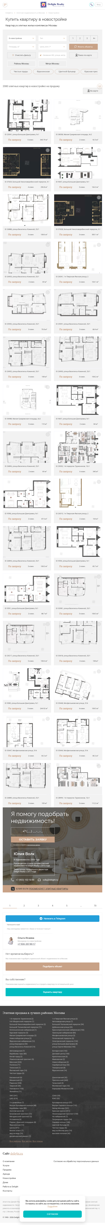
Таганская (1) (15, 1068)
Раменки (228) (16, 1083)
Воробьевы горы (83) (18, 1054)
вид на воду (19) (16, 1133)
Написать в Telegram (54, 918)
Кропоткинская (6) (60, 1057)
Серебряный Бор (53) (61, 1065)
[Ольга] (11, 941)
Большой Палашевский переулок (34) (68, 1024)
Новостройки (53, 13)
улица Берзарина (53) (19, 1044)
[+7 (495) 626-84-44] (91, 4)
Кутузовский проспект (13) (21, 1114)
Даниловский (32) (59, 1077)
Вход (98, 5)
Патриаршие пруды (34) (62, 1119)
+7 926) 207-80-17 (26, 944)
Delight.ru (9, 13)
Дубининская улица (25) (62, 1027)
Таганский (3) (58, 1083)
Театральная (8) (58, 1068)
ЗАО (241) (14, 1096)
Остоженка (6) (15, 1119)
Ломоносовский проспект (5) (22, 1059)
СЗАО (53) (56, 1096)
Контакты (7, 1191)
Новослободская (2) (60, 1062)
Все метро (27, 1141)
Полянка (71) (15, 1065)
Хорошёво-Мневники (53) (62, 1089)
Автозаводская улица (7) (62, 1021)
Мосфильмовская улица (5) (63, 1035)
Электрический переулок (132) (65, 1041)
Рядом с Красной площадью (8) (23, 1122)
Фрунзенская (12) (17, 1125)
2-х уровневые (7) (17, 1102)
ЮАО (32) (56, 1098)
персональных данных (33, 845)
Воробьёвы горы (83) (18, 1108)
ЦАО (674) (14, 1098)
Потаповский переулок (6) (63, 1038)
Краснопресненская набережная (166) (68, 1030)
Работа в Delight (10, 1186)
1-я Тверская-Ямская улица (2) (65, 1019)
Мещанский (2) (16, 1080)
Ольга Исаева (26, 938)
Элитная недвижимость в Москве (30, 13)
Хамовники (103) (17, 1089)
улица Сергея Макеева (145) (63, 1047)
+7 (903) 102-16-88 (25, 880)
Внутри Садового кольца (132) (64, 1105)
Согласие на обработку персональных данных (76, 1161)
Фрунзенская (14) (59, 1070)
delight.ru (16, 1153)
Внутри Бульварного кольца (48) (23, 1105)
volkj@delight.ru (50, 880)
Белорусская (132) (59, 1051)
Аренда (6, 1174)
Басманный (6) (16, 1077)
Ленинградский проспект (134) (65, 1114)
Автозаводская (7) (17, 1051)
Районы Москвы (21, 64)
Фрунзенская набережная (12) (22, 1041)
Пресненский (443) (60, 1080)
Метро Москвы (52, 64)
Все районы (15, 1141)
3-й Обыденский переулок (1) (22, 1021)
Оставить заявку (33, 839)
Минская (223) (16, 1062)
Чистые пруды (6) (17, 1073)
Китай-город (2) (16, 1057)
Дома (5, 1182)
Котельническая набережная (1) (23, 1030)
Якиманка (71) (16, 1091)
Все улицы (38, 1141)
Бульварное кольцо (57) (62, 1102)
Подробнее (52, 1206)
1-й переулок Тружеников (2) (21, 1019)
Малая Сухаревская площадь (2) (23, 1035)
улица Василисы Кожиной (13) (22, 1047)
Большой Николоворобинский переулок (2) (28, 1024)
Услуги (6, 1165)
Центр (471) (14, 1128)
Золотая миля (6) (17, 1111)
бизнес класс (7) (17, 1131)
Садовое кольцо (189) (61, 1122)
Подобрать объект (52, 966)
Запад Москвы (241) (60, 1108)
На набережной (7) (60, 1117)
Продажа (7, 1170)
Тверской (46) (15, 1086)
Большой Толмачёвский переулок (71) (26, 1027)
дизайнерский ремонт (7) (20, 1136)
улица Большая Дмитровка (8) (65, 1044)
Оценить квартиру (52, 992)
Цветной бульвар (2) (60, 1125)
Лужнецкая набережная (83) (64, 1033)
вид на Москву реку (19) (62, 1131)
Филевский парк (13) (18, 1070)
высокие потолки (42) (61, 1133)
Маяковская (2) (58, 1059)
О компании (8, 1161)
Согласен (52, 1214)
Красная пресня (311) (61, 1111)
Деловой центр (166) (60, 1054)
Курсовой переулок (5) (19, 1033)
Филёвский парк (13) (61, 1086)
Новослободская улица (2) (21, 1038)
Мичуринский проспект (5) (21, 1117)
